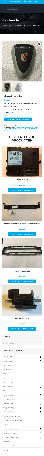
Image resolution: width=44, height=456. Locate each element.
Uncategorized (8, 446)
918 (4, 374)
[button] (39, 44)
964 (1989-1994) (8, 386)
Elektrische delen (20, 129)
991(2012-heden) (8, 395)
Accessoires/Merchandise (12, 416)
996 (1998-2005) (8, 408)
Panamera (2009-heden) (11, 437)
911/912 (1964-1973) (9, 365)
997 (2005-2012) (19, 127)
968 (4, 391)
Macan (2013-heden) (10, 433)
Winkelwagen (15, 1)
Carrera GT (7, 424)
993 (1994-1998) (8, 403)
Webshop (5, 1)
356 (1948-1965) (8, 357)
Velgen (5, 450)
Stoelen (6, 441)
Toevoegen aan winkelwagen (18, 119)
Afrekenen (24, 1)
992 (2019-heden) (9, 399)
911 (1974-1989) (7, 361)
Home (6, 25)
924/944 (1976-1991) (9, 378)
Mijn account (33, 1)
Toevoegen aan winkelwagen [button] (22, 190)
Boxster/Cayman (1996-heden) (19, 25)
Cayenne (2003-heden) (11, 429)
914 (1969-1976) (8, 369)
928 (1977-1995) (8, 382)
